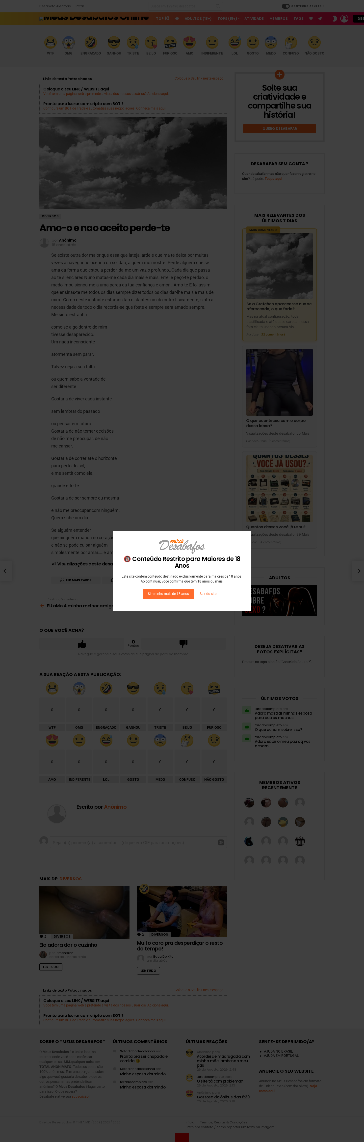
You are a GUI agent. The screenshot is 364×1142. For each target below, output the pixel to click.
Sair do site (208, 594)
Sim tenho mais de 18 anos (168, 594)
